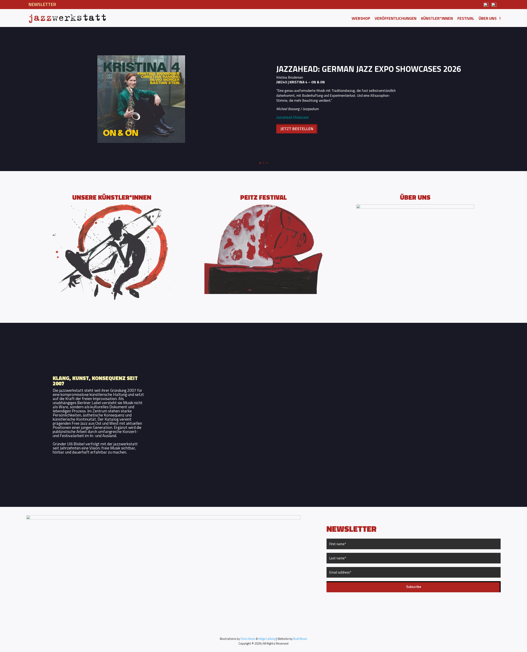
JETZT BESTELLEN (296, 128)
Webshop (361, 19)
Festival (465, 19)
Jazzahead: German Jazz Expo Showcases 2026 (368, 69)
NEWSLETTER (42, 4)
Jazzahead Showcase (292, 117)
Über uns (488, 19)
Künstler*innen (437, 19)
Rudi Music (300, 638)
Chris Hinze (247, 638)
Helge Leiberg (267, 638)
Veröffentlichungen (395, 19)
